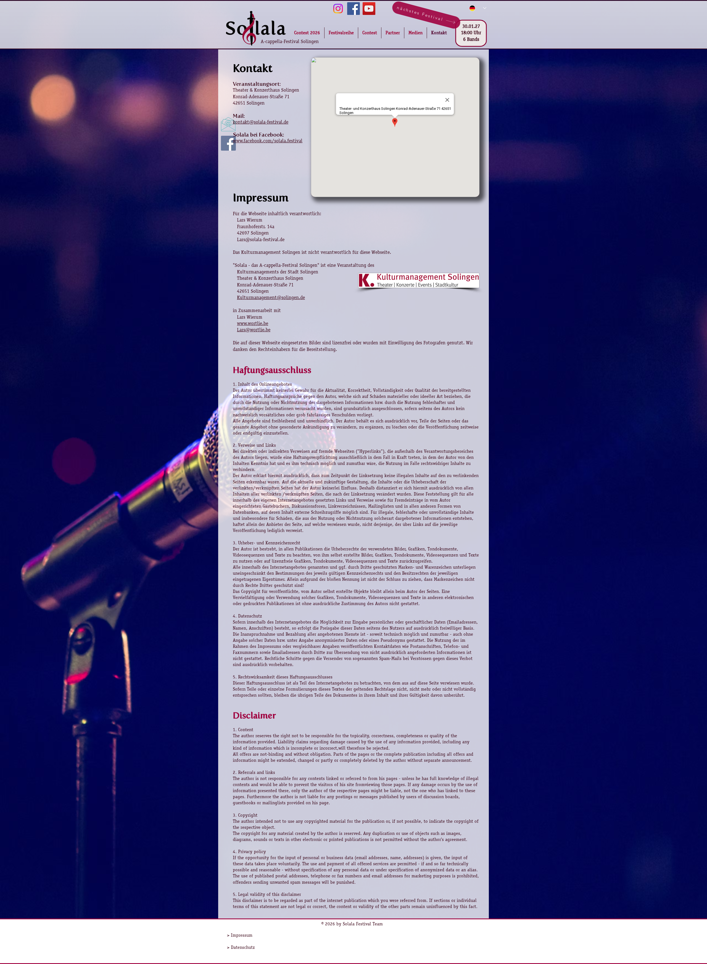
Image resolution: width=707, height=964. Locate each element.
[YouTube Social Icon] (369, 8)
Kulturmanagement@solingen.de (271, 297)
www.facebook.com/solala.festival (267, 141)
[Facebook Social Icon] (353, 8)
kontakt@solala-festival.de (260, 122)
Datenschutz (243, 947)
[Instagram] (338, 8)
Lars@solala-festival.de (260, 239)
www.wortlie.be (252, 323)
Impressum (241, 935)
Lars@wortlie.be (253, 330)
